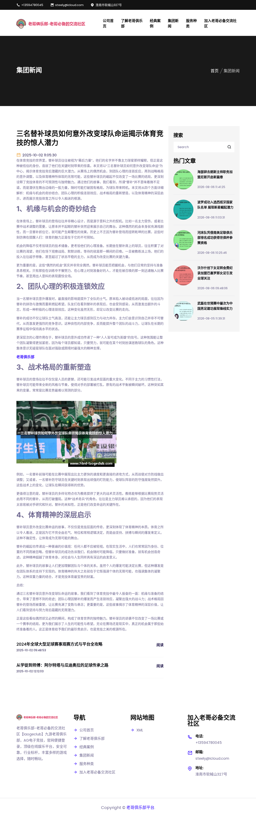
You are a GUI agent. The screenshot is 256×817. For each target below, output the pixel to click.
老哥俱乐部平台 (140, 807)
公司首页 (108, 23)
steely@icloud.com (69, 5)
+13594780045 (32, 5)
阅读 (160, 644)
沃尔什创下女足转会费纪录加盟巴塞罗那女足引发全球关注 (215, 273)
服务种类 (191, 23)
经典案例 (155, 23)
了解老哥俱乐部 (132, 23)
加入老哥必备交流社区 (220, 23)
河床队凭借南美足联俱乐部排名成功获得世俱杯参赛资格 (215, 238)
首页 (215, 71)
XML (139, 730)
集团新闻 (173, 23)
